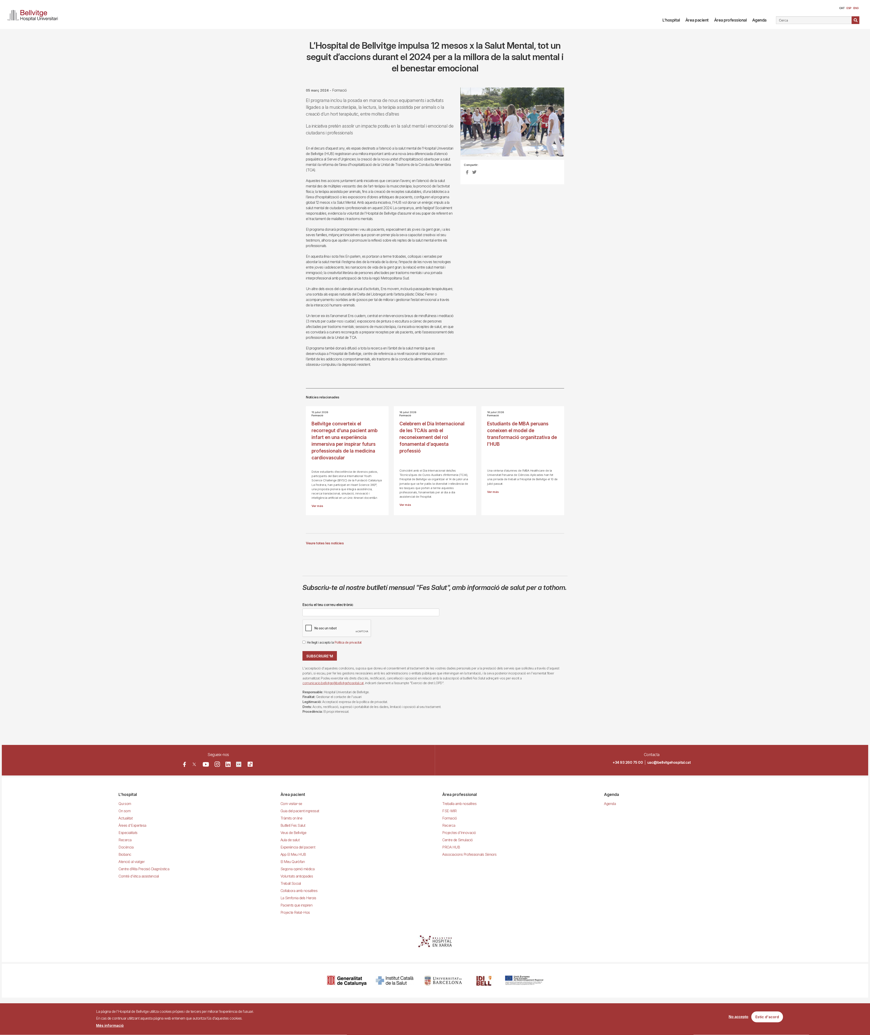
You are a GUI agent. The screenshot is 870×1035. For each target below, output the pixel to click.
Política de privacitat (348, 642)
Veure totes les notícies (325, 543)
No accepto (738, 1017)
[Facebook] (184, 764)
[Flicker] (238, 764)
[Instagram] (217, 764)
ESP (848, 8)
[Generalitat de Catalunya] (347, 981)
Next (571, 125)
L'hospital (671, 20)
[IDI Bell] (484, 981)
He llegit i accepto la (334, 642)
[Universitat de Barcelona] (443, 981)
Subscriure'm (319, 656)
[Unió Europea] (524, 981)
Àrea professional (730, 20)
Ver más (317, 506)
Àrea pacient (697, 20)
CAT (842, 8)
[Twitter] (194, 764)
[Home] (34, 14)
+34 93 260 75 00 (628, 762)
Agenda (759, 20)
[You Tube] (206, 764)
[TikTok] (250, 764)
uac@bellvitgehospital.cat (669, 762)
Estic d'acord (767, 1017)
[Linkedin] (228, 764)
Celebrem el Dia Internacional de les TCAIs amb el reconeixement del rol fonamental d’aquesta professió (431, 437)
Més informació (110, 1025)
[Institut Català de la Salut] (395, 981)
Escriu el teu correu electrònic (327, 604)
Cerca (855, 20)
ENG (856, 8)
